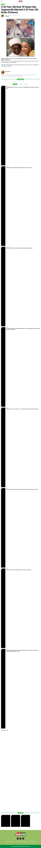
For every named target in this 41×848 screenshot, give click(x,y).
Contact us (11, 841)
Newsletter (24, 841)
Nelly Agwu (7, 16)
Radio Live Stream (31, 841)
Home (7, 841)
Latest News (17, 841)
